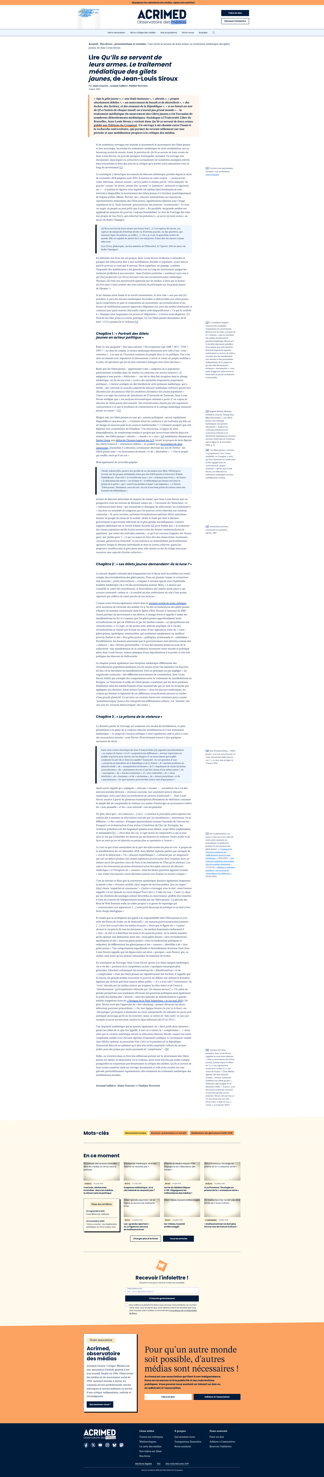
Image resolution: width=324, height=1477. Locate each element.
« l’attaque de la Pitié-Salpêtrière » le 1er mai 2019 (155, 1001)
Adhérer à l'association (217, 1396)
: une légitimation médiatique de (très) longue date (101, 1225)
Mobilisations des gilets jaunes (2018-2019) (211, 1133)
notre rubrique (212, 175)
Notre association (116, 32)
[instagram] (107, 1445)
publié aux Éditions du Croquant (115, 125)
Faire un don (235, 13)
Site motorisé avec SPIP (177, 1463)
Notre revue (188, 32)
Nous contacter (182, 1446)
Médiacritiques (147, 1442)
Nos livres (144, 1456)
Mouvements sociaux (135, 1133)
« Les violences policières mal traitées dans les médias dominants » (220, 861)
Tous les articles (178, 1238)
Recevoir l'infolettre (235, 21)
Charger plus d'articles (145, 1238)
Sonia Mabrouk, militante (97, 1214)
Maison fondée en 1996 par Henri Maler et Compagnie (162, 1470)
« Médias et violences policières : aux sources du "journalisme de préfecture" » (220, 870)
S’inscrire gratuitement (162, 1298)
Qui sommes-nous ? (100, 1404)
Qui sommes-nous (184, 1437)
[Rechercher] (213, 32)
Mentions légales (143, 1463)
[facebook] (86, 1445)
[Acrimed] (162, 17)
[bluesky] (114, 1445)
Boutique (203, 32)
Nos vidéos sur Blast (150, 1451)
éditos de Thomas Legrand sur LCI (135, 440)
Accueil (93, 44)
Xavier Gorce (103, 440)
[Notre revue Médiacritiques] (92, 20)
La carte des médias (150, 1446)
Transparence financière (187, 1442)
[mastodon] (121, 1445)
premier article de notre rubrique (167, 603)
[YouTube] (100, 1445)
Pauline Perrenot (138, 86)
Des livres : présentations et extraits (123, 44)
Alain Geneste (101, 86)
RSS (158, 1463)
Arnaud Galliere (119, 86)
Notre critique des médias (143, 32)
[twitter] (93, 1445)
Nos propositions (168, 32)
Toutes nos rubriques (151, 1437)
